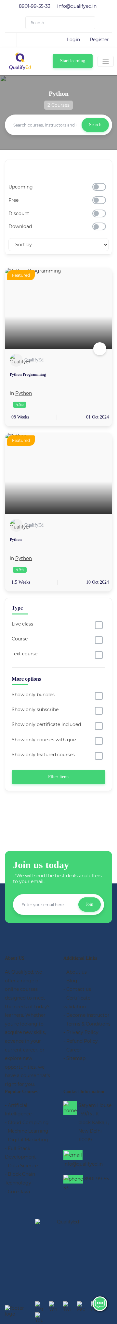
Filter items (58, 776)
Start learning (72, 60)
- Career (72, 1050)
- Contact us (77, 989)
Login (73, 40)
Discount (18, 213)
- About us (75, 972)
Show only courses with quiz (44, 740)
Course (20, 639)
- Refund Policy (80, 1041)
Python (23, 393)
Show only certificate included (46, 724)
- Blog (70, 981)
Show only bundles (33, 695)
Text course (24, 654)
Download (20, 226)
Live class (22, 624)
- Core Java (17, 1192)
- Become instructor (86, 1015)
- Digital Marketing (26, 1140)
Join (89, 904)
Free (13, 200)
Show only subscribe (35, 709)
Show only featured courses (43, 755)
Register (99, 40)
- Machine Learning (26, 1131)
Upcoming (20, 187)
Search (95, 124)
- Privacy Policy (80, 1032)
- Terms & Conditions (86, 1024)
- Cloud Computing (27, 1122)
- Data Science (21, 1166)
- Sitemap (74, 1058)
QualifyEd (34, 360)
